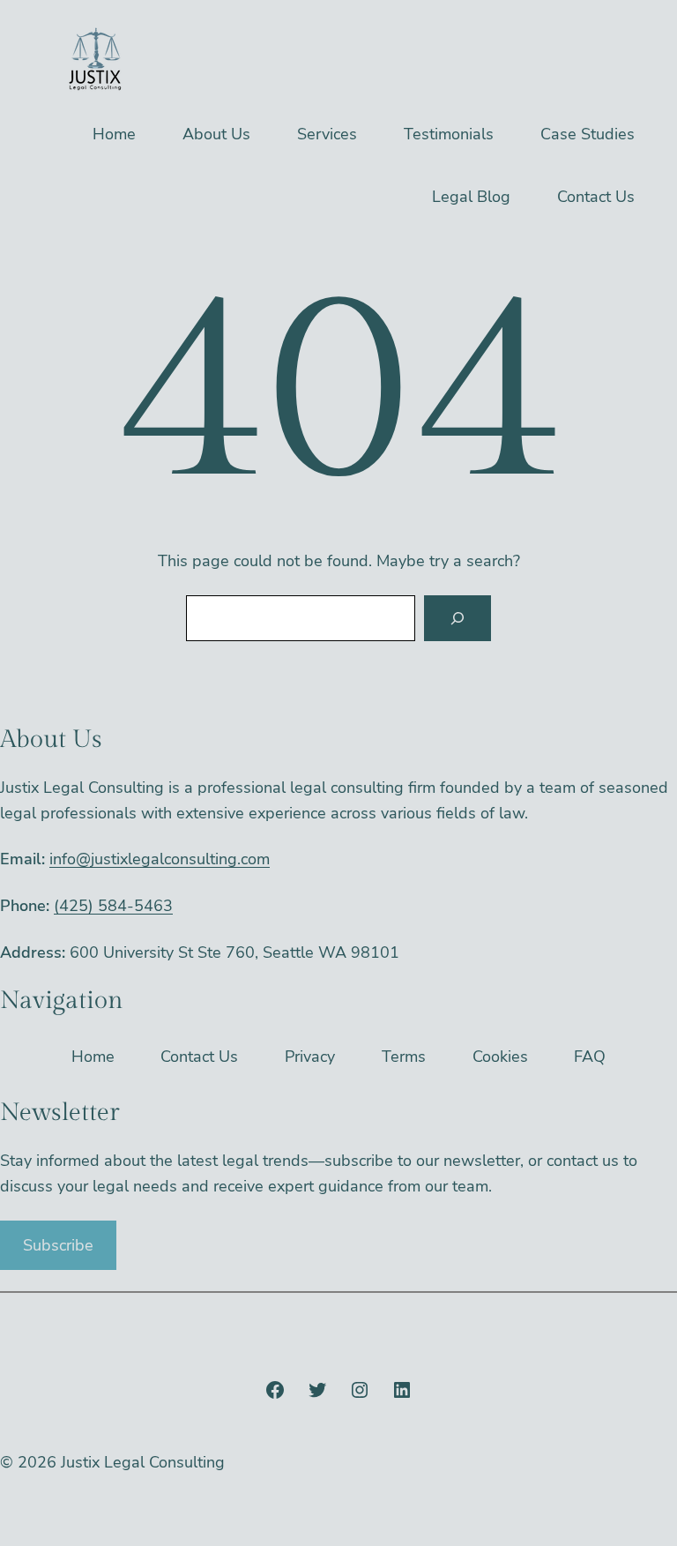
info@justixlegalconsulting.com (159, 859)
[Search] (457, 618)
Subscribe (58, 1245)
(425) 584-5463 (113, 905)
